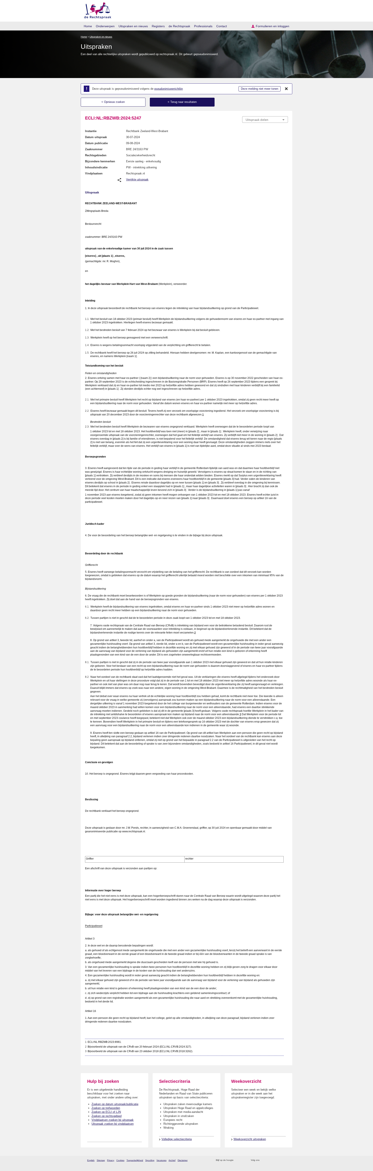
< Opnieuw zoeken (113, 102)
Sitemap (101, 1160)
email (243, 1160)
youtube (285, 1160)
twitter (263, 1160)
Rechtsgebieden (95, 155)
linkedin (280, 1160)
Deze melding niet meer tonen (259, 88)
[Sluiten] (286, 89)
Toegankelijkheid (134, 1160)
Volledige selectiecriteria (176, 1139)
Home (88, 26)
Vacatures (161, 1160)
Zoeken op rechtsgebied (107, 1116)
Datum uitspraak (96, 137)
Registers (158, 26)
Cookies (120, 1160)
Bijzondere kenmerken (100, 161)
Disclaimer (183, 1160)
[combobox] (265, 119)
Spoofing (149, 1160)
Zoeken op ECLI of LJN (106, 1112)
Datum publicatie (96, 143)
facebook (269, 1160)
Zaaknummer (94, 149)
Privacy (110, 1160)
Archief (172, 1160)
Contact (221, 26)
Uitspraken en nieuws (133, 26)
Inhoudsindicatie (96, 167)
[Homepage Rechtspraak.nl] (96, 9)
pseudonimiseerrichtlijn (168, 88)
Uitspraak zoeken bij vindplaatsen (113, 1123)
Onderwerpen (105, 26)
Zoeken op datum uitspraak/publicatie (115, 1104)
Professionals (203, 26)
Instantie (90, 131)
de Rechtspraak (179, 26)
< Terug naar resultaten (182, 102)
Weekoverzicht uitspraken (250, 1139)
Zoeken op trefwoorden (106, 1108)
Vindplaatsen (94, 173)
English (91, 1160)
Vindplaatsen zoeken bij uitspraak (113, 1120)
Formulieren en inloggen (272, 26)
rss (237, 1160)
